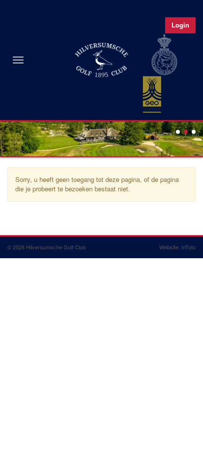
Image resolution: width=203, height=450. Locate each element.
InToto (188, 247)
